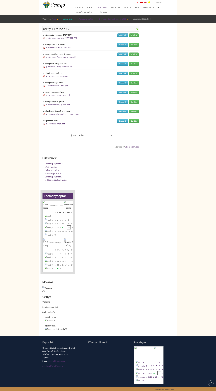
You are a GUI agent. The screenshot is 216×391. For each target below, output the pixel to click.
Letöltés (134, 35)
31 (55, 234)
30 (72, 231)
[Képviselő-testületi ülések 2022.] (137, 28)
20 (63, 227)
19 (60, 227)
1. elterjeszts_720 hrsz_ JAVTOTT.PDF (61, 38)
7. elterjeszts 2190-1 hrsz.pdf (58, 95)
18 (58, 227)
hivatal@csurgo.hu (57, 361)
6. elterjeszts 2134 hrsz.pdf (57, 85)
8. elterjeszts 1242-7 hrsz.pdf (58, 104)
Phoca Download (132, 146)
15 (69, 223)
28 (66, 231)
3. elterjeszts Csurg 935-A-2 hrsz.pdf (61, 57)
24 (55, 231)
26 (60, 231)
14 (65, 223)
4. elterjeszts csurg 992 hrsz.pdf (59, 66)
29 (69, 231)
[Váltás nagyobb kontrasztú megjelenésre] (149, 2)
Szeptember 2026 (56, 242)
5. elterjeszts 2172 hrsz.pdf (57, 76)
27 (63, 231)
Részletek (122, 35)
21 (65, 227)
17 (55, 227)
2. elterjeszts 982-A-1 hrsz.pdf (58, 47)
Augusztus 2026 (56, 205)
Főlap (54, 19)
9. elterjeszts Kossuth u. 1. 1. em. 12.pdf (62, 114)
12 (60, 223)
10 (55, 223)
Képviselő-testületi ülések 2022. (112, 19)
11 (57, 223)
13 (63, 223)
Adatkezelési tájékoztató (52, 366)
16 (72, 223)
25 (58, 231)
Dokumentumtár (85, 19)
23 (72, 227)
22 (69, 227)
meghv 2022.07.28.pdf (55, 123)
